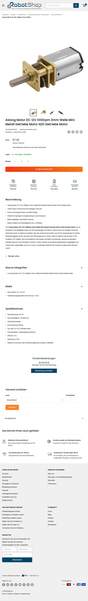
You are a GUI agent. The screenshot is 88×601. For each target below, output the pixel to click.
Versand (5, 480)
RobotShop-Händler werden (12, 518)
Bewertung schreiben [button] (44, 371)
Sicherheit (51, 480)
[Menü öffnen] (3, 5)
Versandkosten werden (21, 147)
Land (7, 395)
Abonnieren (17, 560)
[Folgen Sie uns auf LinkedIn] (28, 584)
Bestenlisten (52, 524)
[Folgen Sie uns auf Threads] (32, 584)
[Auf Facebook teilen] (68, 131)
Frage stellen (54, 189)
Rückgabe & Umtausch (10, 484)
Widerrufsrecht (7, 500)
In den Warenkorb (44, 169)
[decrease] (15, 161)
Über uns (51, 474)
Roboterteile (22, 14)
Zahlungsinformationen (10, 494)
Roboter (13, 14)
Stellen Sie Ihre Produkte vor (12, 521)
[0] (84, 5)
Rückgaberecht (10, 418)
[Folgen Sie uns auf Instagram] (11, 584)
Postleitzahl (70, 395)
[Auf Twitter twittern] (77, 131)
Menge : (8, 161)
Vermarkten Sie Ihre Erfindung (12, 528)
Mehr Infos (13, 189)
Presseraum (52, 484)
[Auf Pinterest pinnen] (72, 131)
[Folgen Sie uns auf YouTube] (19, 584)
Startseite (5, 14)
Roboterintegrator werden (11, 511)
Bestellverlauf (7, 477)
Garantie (5, 490)
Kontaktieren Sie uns (9, 497)
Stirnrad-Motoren (56, 14)
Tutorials (51, 521)
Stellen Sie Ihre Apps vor (10, 524)
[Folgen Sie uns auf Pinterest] (15, 584)
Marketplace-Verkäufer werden (13, 515)
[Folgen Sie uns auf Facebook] (3, 584)
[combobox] (59, 5)
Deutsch (34, 575)
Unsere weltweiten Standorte (11, 575)
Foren (50, 511)
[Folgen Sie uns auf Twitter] (7, 584)
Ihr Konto (5, 474)
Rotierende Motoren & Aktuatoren (38, 14)
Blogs (50, 515)
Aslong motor (11, 129)
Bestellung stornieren (9, 487)
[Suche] (76, 5)
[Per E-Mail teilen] (81, 131)
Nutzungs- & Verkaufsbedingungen (60, 477)
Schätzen (12, 407)
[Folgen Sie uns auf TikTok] (24, 584)
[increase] (28, 161)
